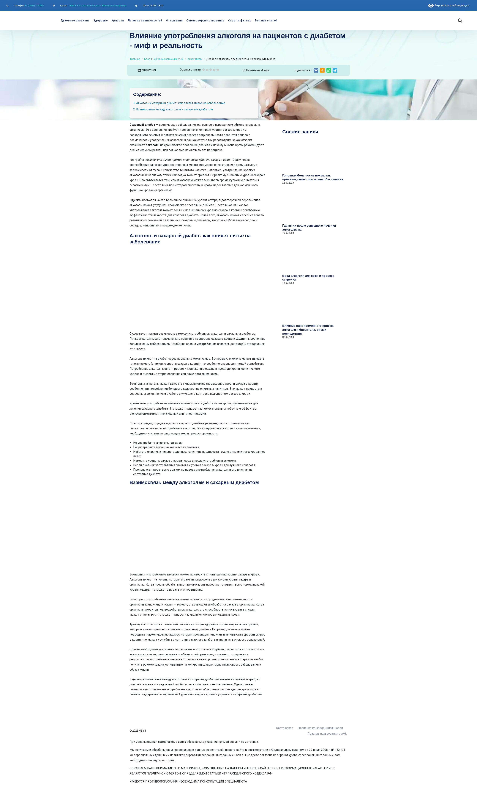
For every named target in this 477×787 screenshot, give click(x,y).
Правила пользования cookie (327, 733)
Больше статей (266, 20)
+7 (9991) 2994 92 (34, 5)
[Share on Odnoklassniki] (322, 70)
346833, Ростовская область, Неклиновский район (97, 5)
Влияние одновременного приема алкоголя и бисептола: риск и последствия (308, 329)
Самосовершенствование (205, 20)
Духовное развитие (75, 20)
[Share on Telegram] (335, 70)
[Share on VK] (316, 70)
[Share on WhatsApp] (328, 70)
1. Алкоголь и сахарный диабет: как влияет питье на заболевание (179, 103)
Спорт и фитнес (239, 20)
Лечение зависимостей (145, 20)
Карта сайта (284, 728)
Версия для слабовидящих (451, 5)
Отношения (174, 20)
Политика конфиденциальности (320, 728)
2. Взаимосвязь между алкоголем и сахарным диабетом (173, 109)
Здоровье (100, 20)
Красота (117, 20)
